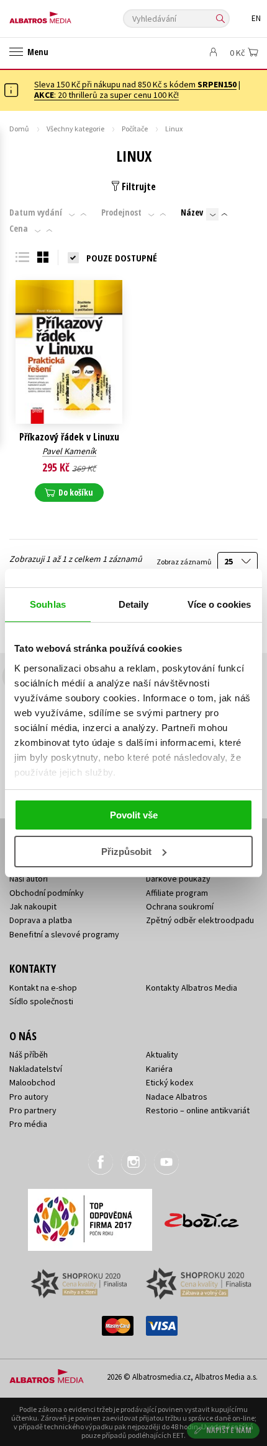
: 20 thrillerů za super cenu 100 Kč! (106, 94)
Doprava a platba (40, 920)
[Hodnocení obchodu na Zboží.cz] (201, 1216)
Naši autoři (28, 878)
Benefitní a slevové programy (64, 934)
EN (256, 18)
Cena (18, 228)
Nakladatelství (35, 1068)
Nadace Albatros (176, 1096)
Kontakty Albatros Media (191, 987)
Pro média (28, 1123)
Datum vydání (35, 212)
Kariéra (159, 1068)
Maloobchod (32, 1082)
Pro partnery (33, 1110)
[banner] (65, 14)
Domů (19, 128)
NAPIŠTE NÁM (229, 1430)
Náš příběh (28, 1054)
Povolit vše (134, 815)
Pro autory (28, 1096)
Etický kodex (169, 1082)
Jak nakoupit (33, 906)
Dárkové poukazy (178, 878)
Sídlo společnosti (41, 1001)
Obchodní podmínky (46, 892)
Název (192, 212)
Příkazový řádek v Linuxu (69, 437)
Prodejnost (121, 212)
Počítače (135, 128)
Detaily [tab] (134, 604)
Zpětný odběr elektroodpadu (200, 920)
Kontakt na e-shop (43, 987)
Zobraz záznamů (184, 561)
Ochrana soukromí (180, 906)
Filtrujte (137, 186)
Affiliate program (177, 892)
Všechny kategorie (75, 128)
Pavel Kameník (69, 451)
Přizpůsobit (126, 851)
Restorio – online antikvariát (198, 1110)
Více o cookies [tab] (219, 604)
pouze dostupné (121, 258)
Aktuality (162, 1054)
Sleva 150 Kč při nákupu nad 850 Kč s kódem (135, 84)
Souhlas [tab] (48, 604)
